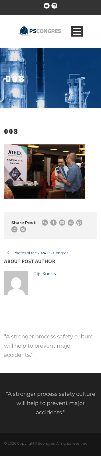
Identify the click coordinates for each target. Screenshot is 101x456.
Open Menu (77, 31)
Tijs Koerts (45, 273)
